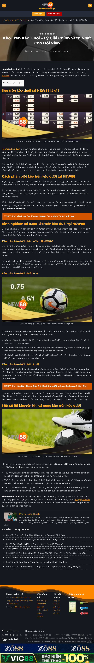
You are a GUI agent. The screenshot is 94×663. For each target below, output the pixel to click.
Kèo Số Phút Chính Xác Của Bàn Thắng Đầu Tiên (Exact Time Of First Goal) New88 (46, 553)
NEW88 (5, 20)
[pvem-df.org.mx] (47, 5)
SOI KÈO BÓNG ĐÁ (20, 20)
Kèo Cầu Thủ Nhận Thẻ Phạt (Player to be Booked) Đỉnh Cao (35, 535)
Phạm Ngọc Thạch (61, 51)
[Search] (90, 6)
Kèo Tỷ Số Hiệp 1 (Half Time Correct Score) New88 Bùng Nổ (34, 544)
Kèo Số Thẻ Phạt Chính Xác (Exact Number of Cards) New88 (35, 539)
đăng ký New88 (82, 499)
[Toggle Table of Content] (18, 83)
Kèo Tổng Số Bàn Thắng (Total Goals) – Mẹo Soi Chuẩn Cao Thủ (36, 562)
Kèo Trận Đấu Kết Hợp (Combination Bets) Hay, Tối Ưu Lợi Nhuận (37, 557)
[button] (4, 6)
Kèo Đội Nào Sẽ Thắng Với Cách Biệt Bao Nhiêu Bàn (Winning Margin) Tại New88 (45, 549)
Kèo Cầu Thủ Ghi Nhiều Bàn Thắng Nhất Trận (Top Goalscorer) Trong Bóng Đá (43, 566)
